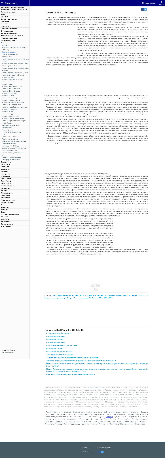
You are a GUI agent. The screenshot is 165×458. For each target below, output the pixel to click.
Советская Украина (9, 144)
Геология (4, 24)
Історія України (7, 123)
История (4, 43)
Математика (5, 169)
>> (163, 5)
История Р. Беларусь (9, 109)
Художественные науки (10, 214)
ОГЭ (3, 134)
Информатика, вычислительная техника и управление (65, 417)
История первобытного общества (14, 107)
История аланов (8, 77)
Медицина (4, 171)
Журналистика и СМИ (9, 33)
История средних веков (10, 116)
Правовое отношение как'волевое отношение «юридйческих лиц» (70, 374)
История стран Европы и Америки (14, 121)
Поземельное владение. (55, 339)
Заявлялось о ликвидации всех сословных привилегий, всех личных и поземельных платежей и (81, 361)
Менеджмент (6, 174)
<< (160, 5)
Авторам (85, 451)
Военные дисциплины (9, 19)
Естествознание (7, 31)
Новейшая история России (11, 132)
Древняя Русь (7, 57)
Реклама (4, 191)
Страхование (6, 198)
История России (8, 112)
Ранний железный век (10, 139)
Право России (6, 181)
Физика (3, 205)
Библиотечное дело (8, 12)
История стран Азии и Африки (13, 118)
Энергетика (5, 222)
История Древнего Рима (11, 89)
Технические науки (8, 200)
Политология (6, 179)
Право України (6, 183)
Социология (5, 195)
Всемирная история (9, 52)
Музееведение (7, 130)
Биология (4, 17)
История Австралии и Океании (13, 75)
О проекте (85, 447)
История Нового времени (11, 105)
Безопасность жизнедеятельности (14, 9)
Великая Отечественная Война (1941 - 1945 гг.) (72, 388)
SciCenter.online (11, 3)
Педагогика (5, 176)
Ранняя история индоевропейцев (14, 141)
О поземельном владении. (55, 336)
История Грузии (7, 84)
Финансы (4, 210)
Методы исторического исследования (90, 402)
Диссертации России (9, 29)
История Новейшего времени (13, 102)
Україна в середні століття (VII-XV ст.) (85, 407)
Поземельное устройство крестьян (59, 351)
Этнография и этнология (11, 160)
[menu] (2, 3)
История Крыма (8, 96)
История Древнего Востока (12, 86)
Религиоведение (7, 193)
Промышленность (7, 186)
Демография (5, 26)
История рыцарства (9, 114)
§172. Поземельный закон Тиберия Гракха (61, 345)
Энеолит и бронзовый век (11, 157)
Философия (5, 207)
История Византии (8, 82)
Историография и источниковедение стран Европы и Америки (88, 390)
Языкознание (6, 226)
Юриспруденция (7, 224)
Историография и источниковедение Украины (130, 390)
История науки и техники (11, 100)
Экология (4, 217)
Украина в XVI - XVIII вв (10, 146)
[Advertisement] (14, 257)
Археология (6, 45)
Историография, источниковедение (15, 73)
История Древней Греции (11, 91)
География (5, 21)
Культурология (6, 162)
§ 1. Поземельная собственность (58, 333)
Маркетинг (5, 167)
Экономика (5, 219)
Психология (5, 188)
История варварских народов (12, 79)
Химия (3, 212)
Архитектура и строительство (12, 7)
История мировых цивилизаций (13, 98)
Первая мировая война (10, 137)
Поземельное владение (54, 348)
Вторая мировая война (10, 54)
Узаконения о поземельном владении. (60, 354)
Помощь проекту (149, 3)
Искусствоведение (8, 40)
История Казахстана (9, 93)
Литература (5, 164)
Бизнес (3, 14)
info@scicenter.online (8, 352)
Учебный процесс (7, 202)
